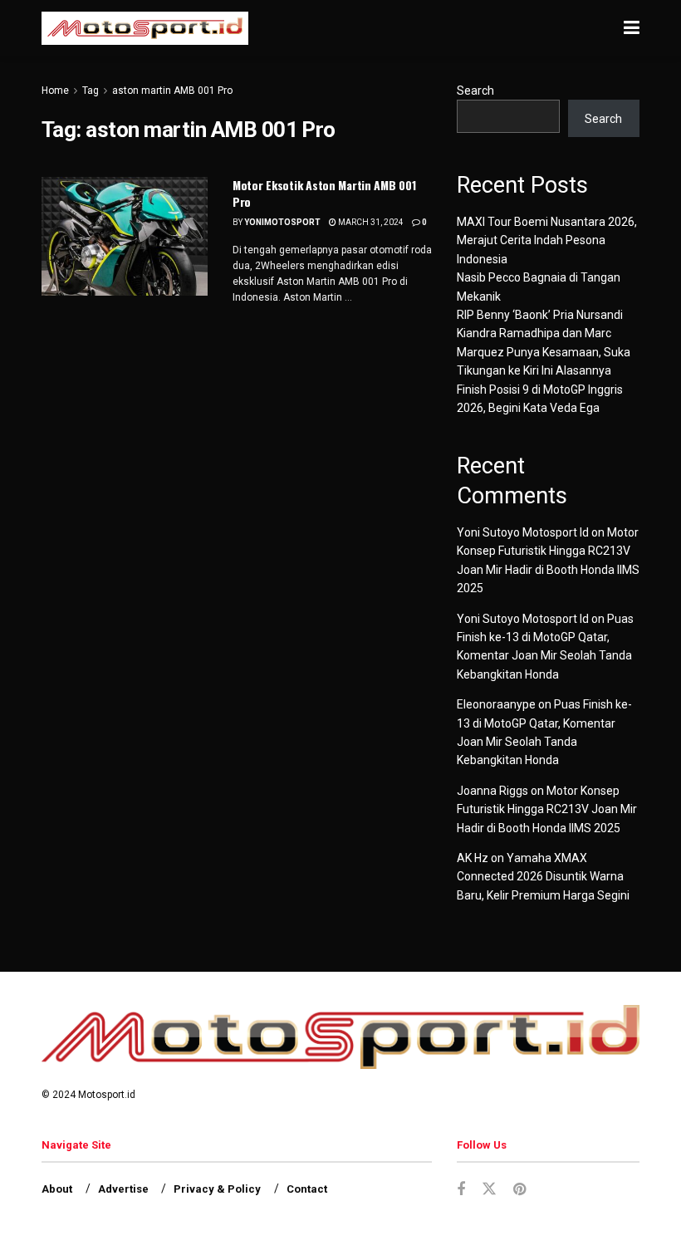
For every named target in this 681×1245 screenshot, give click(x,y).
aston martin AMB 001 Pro (172, 90)
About (57, 1189)
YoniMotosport (282, 222)
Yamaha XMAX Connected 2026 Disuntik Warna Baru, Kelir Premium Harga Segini (543, 876)
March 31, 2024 (370, 222)
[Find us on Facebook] (461, 1189)
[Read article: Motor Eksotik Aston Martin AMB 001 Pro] (125, 236)
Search (475, 90)
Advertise (123, 1189)
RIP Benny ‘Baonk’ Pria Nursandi (540, 314)
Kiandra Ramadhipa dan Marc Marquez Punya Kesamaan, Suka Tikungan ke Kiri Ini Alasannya (543, 351)
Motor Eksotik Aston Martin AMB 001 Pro (324, 193)
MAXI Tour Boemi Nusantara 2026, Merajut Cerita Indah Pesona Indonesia (547, 240)
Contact (307, 1189)
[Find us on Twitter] (489, 1189)
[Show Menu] (631, 28)
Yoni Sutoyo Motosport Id (523, 532)
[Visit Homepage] (145, 28)
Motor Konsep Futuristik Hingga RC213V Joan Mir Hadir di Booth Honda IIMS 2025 (547, 809)
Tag (90, 90)
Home (55, 90)
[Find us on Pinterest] (519, 1189)
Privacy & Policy (217, 1189)
